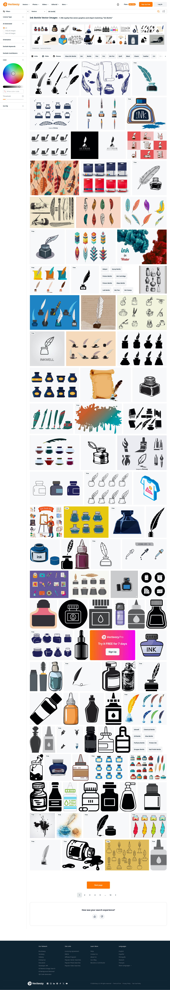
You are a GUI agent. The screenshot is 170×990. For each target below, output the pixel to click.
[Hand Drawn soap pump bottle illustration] (128, 796)
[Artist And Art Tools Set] (46, 522)
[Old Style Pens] (52, 212)
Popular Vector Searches (73, 960)
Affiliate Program (70, 957)
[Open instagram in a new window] (51, 983)
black (128, 56)
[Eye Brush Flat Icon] (38, 676)
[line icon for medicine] (89, 796)
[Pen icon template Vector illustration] (70, 739)
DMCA (67, 954)
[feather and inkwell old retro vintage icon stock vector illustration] (156, 522)
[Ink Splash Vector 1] (42, 825)
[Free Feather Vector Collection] (91, 247)
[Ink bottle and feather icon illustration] (106, 825)
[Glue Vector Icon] (136, 614)
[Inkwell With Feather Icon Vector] (152, 676)
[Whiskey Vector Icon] (109, 796)
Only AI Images (10, 31)
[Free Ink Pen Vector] (101, 113)
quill (120, 56)
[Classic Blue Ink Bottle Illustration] (124, 584)
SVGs (36, 56)
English (121, 951)
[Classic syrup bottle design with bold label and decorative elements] (92, 709)
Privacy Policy (127, 983)
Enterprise (42, 960)
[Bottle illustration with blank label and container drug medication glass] (111, 676)
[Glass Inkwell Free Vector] (54, 452)
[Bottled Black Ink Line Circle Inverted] (73, 614)
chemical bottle (149, 729)
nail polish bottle (155, 749)
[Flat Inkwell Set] (89, 584)
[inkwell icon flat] (127, 522)
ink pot (111, 56)
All (6, 28)
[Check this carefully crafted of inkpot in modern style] (152, 645)
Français (121, 963)
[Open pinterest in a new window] (57, 983)
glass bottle (121, 283)
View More (157, 40)
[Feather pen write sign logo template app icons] (82, 676)
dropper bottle (139, 749)
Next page (98, 885)
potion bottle (107, 276)
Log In (160, 4)
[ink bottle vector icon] (56, 488)
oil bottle (137, 736)
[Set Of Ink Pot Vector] (54, 385)
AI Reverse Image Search (47, 968)
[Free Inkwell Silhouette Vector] (145, 418)
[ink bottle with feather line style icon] (106, 554)
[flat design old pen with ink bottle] (45, 855)
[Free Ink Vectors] (106, 78)
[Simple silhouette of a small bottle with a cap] (156, 614)
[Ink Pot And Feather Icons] (127, 855)
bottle (89, 56)
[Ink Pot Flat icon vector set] (148, 767)
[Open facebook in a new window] (47, 983)
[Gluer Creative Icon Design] (159, 855)
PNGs (47, 56)
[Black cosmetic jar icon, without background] (46, 709)
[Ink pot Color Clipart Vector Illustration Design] (58, 767)
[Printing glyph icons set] (153, 584)
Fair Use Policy (136, 983)
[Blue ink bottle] (45, 554)
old (154, 56)
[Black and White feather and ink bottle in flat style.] (67, 554)
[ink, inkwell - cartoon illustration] (47, 247)
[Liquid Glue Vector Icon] (113, 709)
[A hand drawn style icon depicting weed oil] (36, 767)
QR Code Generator (45, 974)
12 (110, 895)
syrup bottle (116, 269)
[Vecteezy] (11, 4)
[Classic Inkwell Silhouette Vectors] (54, 78)
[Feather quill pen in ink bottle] (149, 78)
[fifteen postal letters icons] (49, 584)
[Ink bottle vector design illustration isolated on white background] (145, 709)
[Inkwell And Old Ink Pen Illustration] (98, 312)
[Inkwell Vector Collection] (50, 280)
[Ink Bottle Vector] (54, 312)
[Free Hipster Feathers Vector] (98, 212)
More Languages (124, 965)
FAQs (92, 951)
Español (121, 954)
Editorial (54, 4)
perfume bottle (139, 743)
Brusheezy (42, 951)
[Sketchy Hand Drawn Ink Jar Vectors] (142, 312)
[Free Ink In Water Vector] (142, 247)
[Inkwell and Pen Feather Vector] (91, 348)
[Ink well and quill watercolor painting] (69, 825)
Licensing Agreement (72, 951)
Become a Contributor (98, 963)
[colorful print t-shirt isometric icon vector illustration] (150, 488)
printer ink (153, 743)
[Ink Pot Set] (51, 645)
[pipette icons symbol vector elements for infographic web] (144, 554)
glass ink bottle (70, 56)
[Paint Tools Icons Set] (142, 452)
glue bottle (149, 736)
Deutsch (121, 960)
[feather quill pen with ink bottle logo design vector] (98, 145)
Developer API (43, 966)
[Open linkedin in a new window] (54, 983)
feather (145, 56)
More (64, 4)
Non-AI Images (10, 33)
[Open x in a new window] (63, 983)
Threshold (7, 96)
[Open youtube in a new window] (66, 983)
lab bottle (106, 290)
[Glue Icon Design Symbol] (49, 739)
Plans (126, 4)
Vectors (25, 4)
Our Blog (93, 960)
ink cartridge (121, 276)
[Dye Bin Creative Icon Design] (70, 796)
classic (136, 56)
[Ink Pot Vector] (109, 767)
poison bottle (107, 283)
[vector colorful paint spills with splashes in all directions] (98, 418)
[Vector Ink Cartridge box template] (106, 178)
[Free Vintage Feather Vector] (144, 212)
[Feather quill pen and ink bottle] (149, 178)
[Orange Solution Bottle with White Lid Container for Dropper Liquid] (71, 709)
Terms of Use (117, 983)
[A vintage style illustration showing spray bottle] (129, 676)
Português (122, 957)
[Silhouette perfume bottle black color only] (35, 739)
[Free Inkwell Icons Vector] (142, 348)
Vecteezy (41, 954)
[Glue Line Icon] (106, 739)
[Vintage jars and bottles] (153, 280)
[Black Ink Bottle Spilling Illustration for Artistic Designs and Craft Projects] (82, 855)
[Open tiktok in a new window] (60, 983)
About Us (94, 957)
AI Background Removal (46, 971)
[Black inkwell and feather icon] (85, 280)
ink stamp (128, 290)
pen (97, 56)
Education (42, 963)
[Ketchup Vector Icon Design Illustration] (55, 796)
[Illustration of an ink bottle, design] (82, 554)
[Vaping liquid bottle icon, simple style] (152, 796)
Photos (35, 4)
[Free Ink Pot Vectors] (49, 145)
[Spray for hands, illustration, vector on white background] (55, 676)
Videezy (41, 957)
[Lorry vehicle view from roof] (120, 614)
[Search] (158, 11)
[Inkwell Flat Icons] (147, 145)
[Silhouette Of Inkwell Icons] (53, 113)
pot (104, 56)
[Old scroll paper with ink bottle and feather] (105, 385)
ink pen (117, 290)
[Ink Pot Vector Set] (149, 825)
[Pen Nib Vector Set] (51, 418)
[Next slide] (163, 56)
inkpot (105, 269)
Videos (44, 4)
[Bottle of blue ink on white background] (147, 113)
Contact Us (94, 954)
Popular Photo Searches (73, 963)
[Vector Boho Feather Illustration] (54, 178)
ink (81, 56)
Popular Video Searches (72, 966)
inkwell (136, 729)
